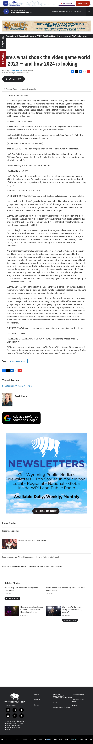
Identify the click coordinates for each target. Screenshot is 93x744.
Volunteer (67, 3)
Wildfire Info (2, 59)
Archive (74, 706)
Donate (83, 3)
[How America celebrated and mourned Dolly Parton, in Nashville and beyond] (12, 611)
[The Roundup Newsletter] (46, 473)
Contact (37, 700)
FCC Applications (78, 695)
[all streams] (89, 11)
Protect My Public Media (78, 700)
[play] (6, 11)
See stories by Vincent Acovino (17, 385)
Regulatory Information (61, 707)
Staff (55, 702)
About (36, 695)
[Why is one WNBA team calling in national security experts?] (53, 611)
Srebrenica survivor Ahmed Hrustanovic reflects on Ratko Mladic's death (30, 557)
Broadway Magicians (10, 531)
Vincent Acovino (15, 70)
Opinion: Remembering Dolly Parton (32, 540)
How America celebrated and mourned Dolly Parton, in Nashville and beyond (31, 609)
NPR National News (17, 361)
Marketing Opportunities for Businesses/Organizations (61, 696)
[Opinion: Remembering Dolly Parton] (9, 544)
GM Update (2, 41)
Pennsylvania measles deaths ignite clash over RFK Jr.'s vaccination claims (32, 566)
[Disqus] (46, 656)
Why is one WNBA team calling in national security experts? (72, 609)
